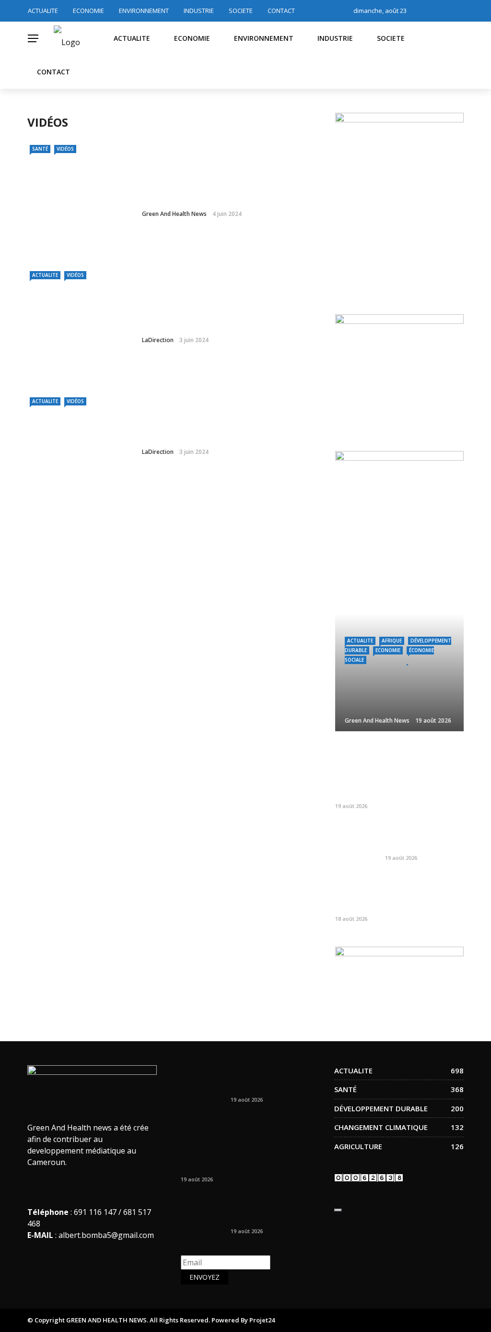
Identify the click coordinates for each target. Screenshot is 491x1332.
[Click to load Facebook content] (338, 1210)
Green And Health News (174, 214)
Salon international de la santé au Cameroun (221, 427)
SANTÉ (40, 148)
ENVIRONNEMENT (144, 10)
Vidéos (65, 148)
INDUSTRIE (199, 10)
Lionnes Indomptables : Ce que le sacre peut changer (269, 1079)
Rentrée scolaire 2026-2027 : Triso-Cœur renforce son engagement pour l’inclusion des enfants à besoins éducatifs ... (393, 771)
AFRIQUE (392, 640)
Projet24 (262, 1320)
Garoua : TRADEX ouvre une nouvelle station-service (418, 836)
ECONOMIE (88, 10)
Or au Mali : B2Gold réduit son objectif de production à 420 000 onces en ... (423, 893)
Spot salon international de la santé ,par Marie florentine (226, 315)
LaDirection (158, 340)
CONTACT (281, 10)
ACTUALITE (43, 10)
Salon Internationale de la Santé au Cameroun (224, 189)
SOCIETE (241, 10)
